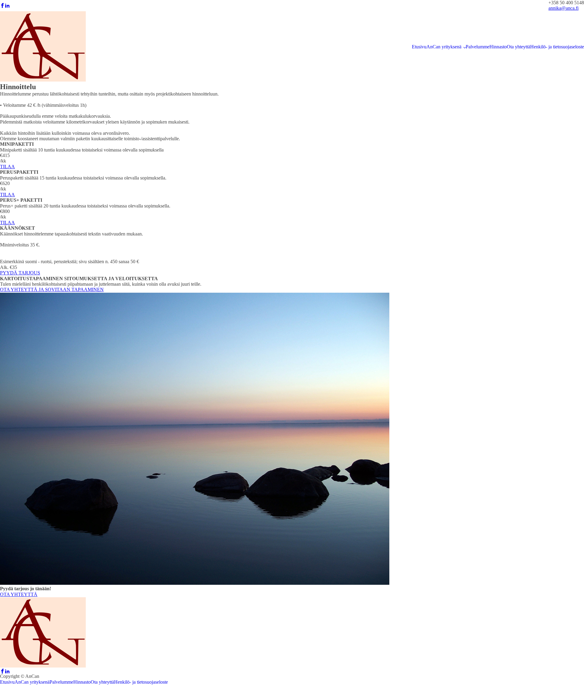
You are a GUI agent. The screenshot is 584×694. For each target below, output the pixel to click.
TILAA (7, 166)
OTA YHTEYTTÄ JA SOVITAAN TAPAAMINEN (52, 289)
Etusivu (419, 46)
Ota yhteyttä (518, 46)
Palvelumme (477, 46)
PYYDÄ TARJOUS (20, 272)
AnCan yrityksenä (443, 46)
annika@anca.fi (563, 8)
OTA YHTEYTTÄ (18, 594)
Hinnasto (498, 46)
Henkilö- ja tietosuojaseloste (557, 46)
